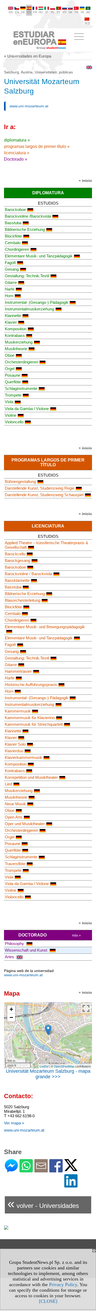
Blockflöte (13, 236)
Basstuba (13, 223)
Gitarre (11, 282)
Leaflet (44, 1066)
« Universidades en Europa (27, 56)
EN (11, 12)
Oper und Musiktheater (25, 823)
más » (76, 935)
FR (35, 12)
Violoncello (14, 422)
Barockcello (15, 554)
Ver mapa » (14, 1123)
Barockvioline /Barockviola (28, 216)
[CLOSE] (48, 1301)
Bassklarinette (17, 580)
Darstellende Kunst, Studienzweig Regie (39, 488)
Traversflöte (15, 863)
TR (76, 12)
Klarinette (13, 315)
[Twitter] (71, 1168)
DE (23, 12)
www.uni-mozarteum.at (29, 106)
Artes (10, 957)
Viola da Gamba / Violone (27, 408)
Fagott (10, 262)
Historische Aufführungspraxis (31, 684)
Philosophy (15, 943)
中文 (87, 23)
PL (52, 12)
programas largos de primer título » (37, 146)
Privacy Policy (63, 1284)
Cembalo (13, 242)
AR (88, 12)
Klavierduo (14, 751)
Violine (10, 415)
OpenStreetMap (64, 1066)
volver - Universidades (43, 1204)
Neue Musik (15, 804)
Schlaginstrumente (21, 388)
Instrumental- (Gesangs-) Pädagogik (36, 302)
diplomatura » (17, 140)
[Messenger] (11, 1170)
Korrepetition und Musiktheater (31, 777)
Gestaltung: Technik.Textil (27, 276)
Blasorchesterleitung (22, 600)
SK (70, 12)
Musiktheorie (16, 348)
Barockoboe (15, 209)
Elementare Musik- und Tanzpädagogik (39, 256)
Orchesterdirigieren (21, 362)
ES (29, 12)
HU (41, 12)
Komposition (15, 329)
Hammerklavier (18, 671)
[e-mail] (41, 1170)
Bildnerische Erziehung (25, 229)
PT (59, 12)
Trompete (13, 395)
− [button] (11, 1017)
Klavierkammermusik (23, 757)
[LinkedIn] (71, 1185)
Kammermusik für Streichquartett (34, 724)
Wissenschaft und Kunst (26, 950)
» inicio (85, 180)
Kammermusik (18, 711)
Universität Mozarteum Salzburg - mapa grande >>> (48, 1073)
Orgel (9, 368)
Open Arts (13, 817)
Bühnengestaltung (20, 481)
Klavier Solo (15, 744)
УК (82, 12)
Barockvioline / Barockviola (28, 573)
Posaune (12, 375)
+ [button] (11, 1009)
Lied (8, 784)
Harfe (9, 289)
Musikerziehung (19, 342)
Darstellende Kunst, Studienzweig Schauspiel (44, 494)
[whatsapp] (26, 1170)
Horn (9, 295)
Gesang (12, 269)
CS (17, 12)
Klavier (11, 322)
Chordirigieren (17, 249)
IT (46, 12)
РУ (64, 12)
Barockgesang (17, 560)
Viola (9, 401)
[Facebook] (56, 1170)
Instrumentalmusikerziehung (29, 309)
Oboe (9, 355)
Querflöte (13, 382)
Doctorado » (15, 159)
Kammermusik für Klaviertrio (30, 717)
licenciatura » (16, 153)
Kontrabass (15, 335)
